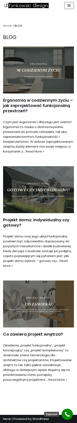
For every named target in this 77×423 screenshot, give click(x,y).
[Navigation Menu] (69, 5)
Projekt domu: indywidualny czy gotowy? (36, 222)
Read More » (35, 151)
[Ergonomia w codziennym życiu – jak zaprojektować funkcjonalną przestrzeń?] (38, 70)
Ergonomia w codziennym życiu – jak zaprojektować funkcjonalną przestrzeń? (38, 105)
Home (7, 26)
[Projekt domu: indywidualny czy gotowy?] (38, 189)
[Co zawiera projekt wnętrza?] (38, 304)
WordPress (40, 419)
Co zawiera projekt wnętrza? (33, 334)
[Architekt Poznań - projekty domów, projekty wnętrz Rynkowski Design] (26, 5)
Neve (7, 419)
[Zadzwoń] (67, 414)
